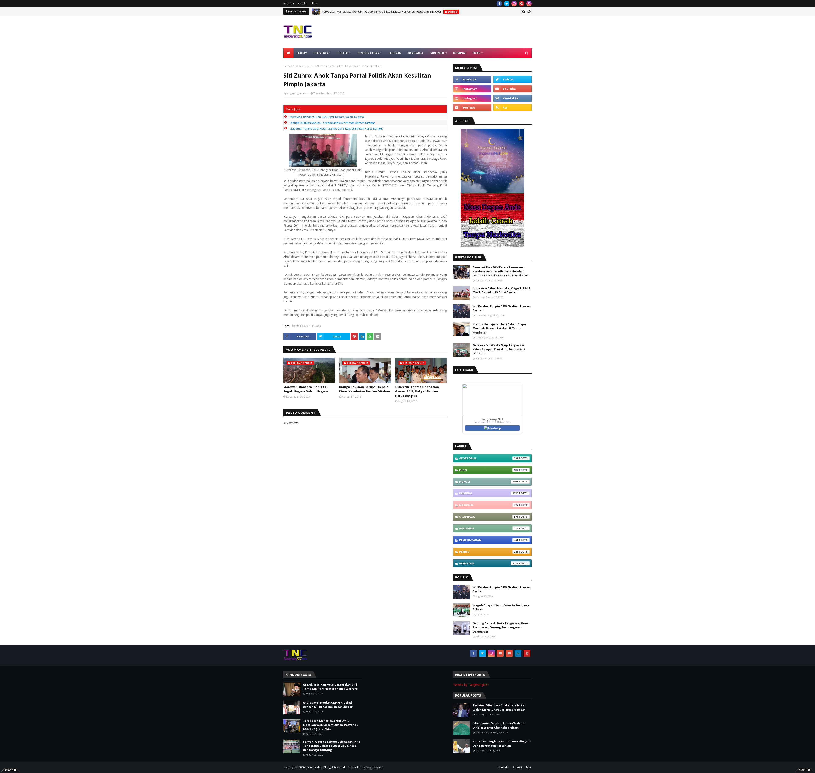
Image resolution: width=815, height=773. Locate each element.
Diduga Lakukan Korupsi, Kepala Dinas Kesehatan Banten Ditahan (332, 123)
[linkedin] (518, 653)
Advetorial (488, 458)
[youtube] (512, 88)
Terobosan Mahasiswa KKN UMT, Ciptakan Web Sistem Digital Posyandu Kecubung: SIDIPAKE (381, 11)
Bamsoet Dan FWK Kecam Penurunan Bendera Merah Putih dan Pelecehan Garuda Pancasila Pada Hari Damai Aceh (501, 271)
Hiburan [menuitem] (395, 53)
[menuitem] (288, 53)
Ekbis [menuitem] (476, 53)
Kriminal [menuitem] (459, 53)
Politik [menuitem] (343, 53)
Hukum (488, 482)
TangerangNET (314, 767)
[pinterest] (521, 3)
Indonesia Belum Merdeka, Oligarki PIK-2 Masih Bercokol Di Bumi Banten (501, 290)
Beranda (288, 3)
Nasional (488, 505)
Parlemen (488, 528)
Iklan (314, 3)
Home (287, 66)
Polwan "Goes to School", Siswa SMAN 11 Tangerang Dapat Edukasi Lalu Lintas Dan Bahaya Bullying (331, 746)
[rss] (512, 107)
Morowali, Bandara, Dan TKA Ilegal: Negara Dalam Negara (327, 117)
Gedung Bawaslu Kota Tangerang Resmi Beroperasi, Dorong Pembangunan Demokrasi (501, 627)
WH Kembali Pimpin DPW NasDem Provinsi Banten (502, 308)
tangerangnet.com (297, 93)
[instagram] (514, 3)
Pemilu (488, 552)
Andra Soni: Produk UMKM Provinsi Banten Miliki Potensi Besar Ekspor (328, 705)
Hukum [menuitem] (302, 53)
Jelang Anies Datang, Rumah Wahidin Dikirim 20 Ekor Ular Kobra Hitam (499, 725)
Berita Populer (301, 326)
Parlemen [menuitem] (437, 53)
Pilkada (297, 66)
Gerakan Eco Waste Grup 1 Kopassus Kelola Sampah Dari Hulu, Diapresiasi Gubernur (499, 349)
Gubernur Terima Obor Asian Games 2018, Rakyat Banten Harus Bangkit (336, 128)
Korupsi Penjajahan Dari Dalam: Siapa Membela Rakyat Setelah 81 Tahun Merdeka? (499, 328)
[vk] (512, 98)
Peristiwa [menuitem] (321, 53)
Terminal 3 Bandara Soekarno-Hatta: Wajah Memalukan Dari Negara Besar (499, 707)
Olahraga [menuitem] (415, 53)
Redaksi (302, 3)
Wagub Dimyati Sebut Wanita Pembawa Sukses (501, 607)
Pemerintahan (488, 540)
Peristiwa (488, 563)
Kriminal (488, 493)
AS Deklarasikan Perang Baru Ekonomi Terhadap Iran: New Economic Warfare (330, 687)
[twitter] (506, 3)
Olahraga (488, 517)
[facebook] (499, 3)
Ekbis (488, 470)
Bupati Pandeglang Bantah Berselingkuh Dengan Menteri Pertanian (502, 743)
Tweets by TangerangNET (471, 685)
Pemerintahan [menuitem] (368, 53)
